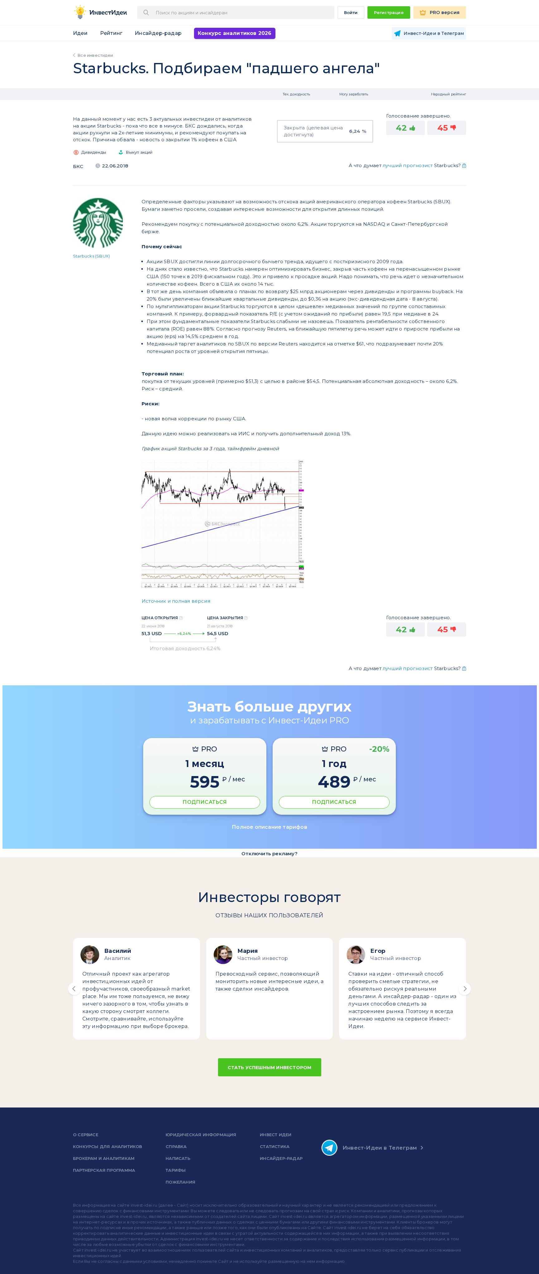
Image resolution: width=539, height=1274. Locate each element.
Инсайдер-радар (158, 33)
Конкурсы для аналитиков (107, 1146)
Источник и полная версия (176, 601)
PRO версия (444, 12)
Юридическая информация (201, 1134)
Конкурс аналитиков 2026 (235, 33)
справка (176, 1146)
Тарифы (176, 1170)
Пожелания (180, 1182)
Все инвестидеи (95, 55)
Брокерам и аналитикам (103, 1158)
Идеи (80, 33)
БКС (78, 166)
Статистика (274, 1146)
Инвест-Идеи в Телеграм (379, 1148)
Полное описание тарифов (269, 827)
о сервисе (85, 1134)
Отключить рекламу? (269, 854)
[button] (74, 988)
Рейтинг (111, 33)
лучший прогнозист (408, 165)
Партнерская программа (104, 1170)
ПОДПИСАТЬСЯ (204, 802)
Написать (178, 1158)
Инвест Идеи (275, 1134)
